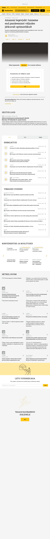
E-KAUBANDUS (8, 17)
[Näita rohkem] (44, 7)
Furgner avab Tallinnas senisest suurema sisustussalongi (26, 154)
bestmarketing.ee (14, 7)
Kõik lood (8, 14)
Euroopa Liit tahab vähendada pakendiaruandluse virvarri (24, 148)
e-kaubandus (8, 103)
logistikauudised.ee (30, 7)
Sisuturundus (37, 14)
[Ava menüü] (8, 7)
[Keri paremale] (46, 256)
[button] (22, 385)
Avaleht (3, 14)
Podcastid (17, 14)
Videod (22, 14)
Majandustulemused (9, 192)
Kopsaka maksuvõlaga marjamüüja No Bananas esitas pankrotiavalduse (24, 221)
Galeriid (31, 14)
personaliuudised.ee (22, 7)
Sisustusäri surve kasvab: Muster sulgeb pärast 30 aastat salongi (26, 166)
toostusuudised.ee (38, 7)
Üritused (27, 14)
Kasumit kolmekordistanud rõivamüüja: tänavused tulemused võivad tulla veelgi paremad (10, 296)
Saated (11, 170)
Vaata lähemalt (16, 94)
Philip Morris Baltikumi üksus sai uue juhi (36, 316)
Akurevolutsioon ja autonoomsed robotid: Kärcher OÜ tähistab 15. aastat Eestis (15, 119)
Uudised (11, 146)
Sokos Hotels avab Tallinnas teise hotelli (12, 337)
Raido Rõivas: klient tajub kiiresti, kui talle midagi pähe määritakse (21, 215)
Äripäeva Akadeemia (24, 259)
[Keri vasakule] (3, 256)
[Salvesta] (45, 146)
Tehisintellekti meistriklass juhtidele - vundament (37, 263)
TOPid (13, 14)
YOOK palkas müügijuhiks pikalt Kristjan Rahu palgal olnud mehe (22, 205)
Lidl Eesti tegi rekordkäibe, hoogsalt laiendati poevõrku (20, 194)
